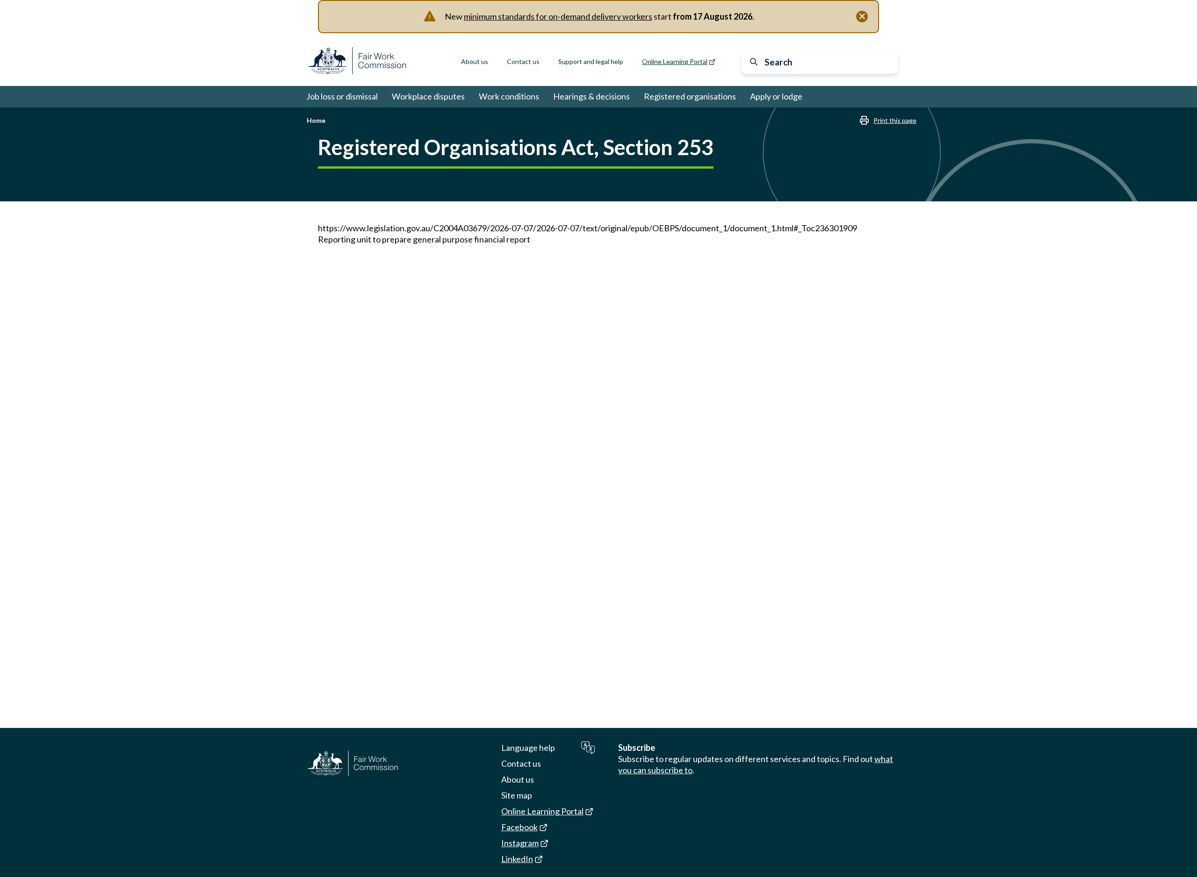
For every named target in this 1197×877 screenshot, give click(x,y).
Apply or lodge (776, 96)
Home (316, 120)
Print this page (894, 120)
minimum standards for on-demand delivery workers (558, 16)
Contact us (523, 61)
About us (474, 61)
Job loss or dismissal (342, 96)
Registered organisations (690, 96)
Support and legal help (590, 61)
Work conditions (509, 96)
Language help (528, 747)
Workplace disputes (428, 96)
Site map (516, 795)
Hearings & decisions (591, 96)
